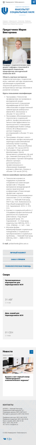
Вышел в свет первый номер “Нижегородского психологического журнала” (17, 378)
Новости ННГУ (8, 355)
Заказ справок (18, 259)
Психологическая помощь (18, 266)
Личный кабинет (18, 253)
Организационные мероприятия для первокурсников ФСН (14, 282)
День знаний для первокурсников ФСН (14, 314)
